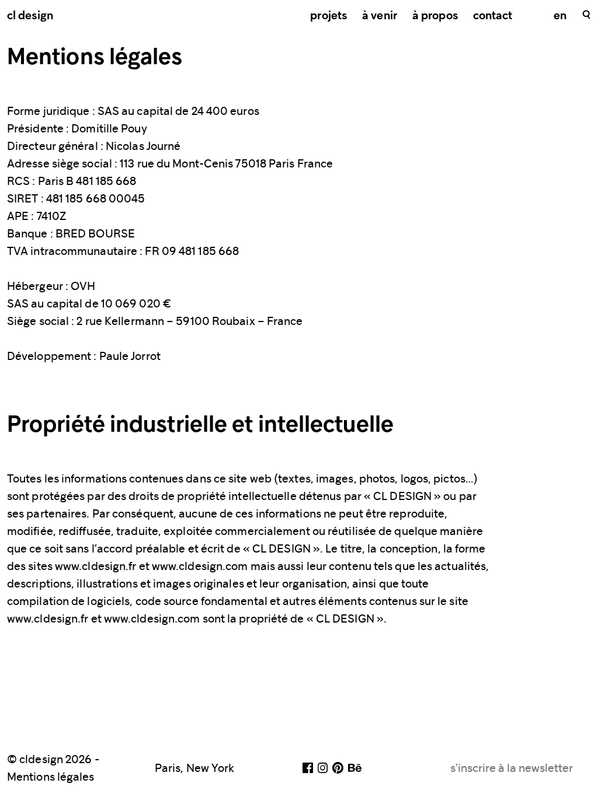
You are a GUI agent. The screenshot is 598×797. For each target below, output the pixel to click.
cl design (30, 16)
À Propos (435, 16)
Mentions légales (51, 777)
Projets (328, 16)
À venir (379, 16)
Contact (493, 16)
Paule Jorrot (130, 356)
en (560, 16)
